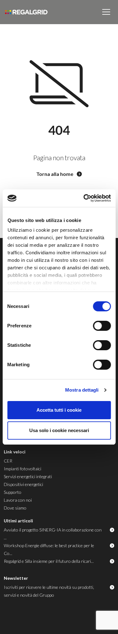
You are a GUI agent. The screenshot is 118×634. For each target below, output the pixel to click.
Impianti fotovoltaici (22, 468)
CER (8, 460)
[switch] (102, 326)
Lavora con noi (18, 500)
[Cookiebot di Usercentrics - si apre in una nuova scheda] (84, 198)
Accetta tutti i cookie (59, 410)
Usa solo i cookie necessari (59, 430)
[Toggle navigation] (106, 12)
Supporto (12, 492)
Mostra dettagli (82, 390)
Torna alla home (55, 174)
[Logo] (26, 12)
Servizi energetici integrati (28, 476)
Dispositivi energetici (23, 484)
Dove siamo (15, 507)
